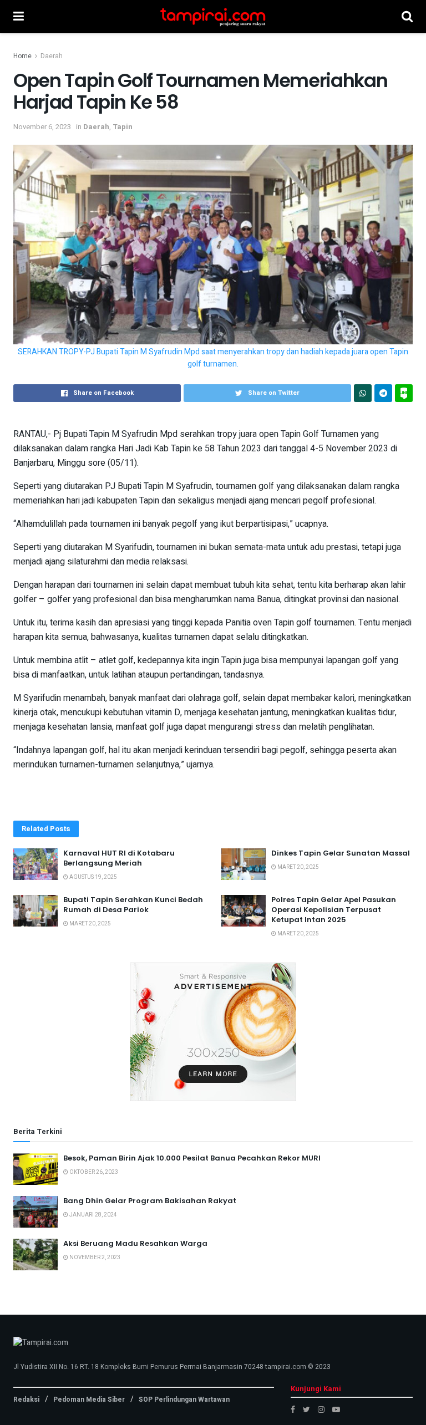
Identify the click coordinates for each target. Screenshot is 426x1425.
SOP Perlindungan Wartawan (184, 1399)
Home (22, 56)
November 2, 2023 (94, 1257)
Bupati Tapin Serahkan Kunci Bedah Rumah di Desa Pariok (133, 904)
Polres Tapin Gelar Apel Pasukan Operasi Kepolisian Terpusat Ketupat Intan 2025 (333, 909)
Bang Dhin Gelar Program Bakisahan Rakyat (149, 1200)
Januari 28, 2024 (92, 1215)
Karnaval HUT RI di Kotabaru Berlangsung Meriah (119, 858)
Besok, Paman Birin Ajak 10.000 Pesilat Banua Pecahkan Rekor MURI (192, 1158)
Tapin (123, 126)
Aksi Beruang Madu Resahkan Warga (135, 1243)
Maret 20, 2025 (297, 867)
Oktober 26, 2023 (93, 1172)
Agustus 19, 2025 (92, 877)
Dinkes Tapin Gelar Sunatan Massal (340, 853)
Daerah (51, 56)
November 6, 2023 (42, 126)
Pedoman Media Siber (89, 1399)
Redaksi (26, 1399)
